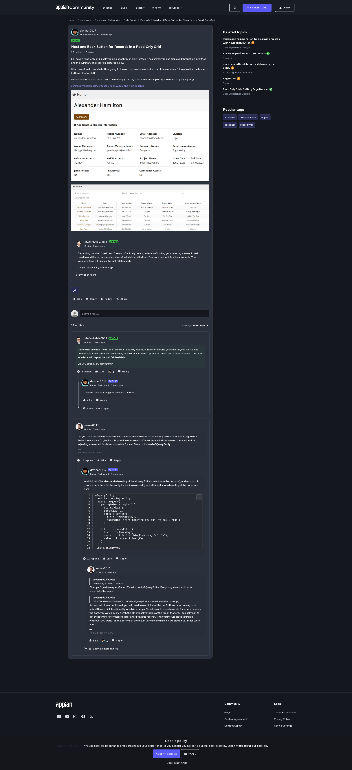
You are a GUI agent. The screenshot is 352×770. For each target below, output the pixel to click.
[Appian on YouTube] (67, 716)
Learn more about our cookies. (248, 745)
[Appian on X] (91, 716)
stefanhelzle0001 (96, 242)
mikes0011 (91, 425)
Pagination (229, 78)
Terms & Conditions (285, 712)
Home (71, 20)
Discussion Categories (107, 20)
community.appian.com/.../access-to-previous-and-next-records (107, 85)
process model (248, 117)
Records (145, 20)
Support (156, 7)
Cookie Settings (283, 725)
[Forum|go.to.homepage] (75, 7)
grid (75, 290)
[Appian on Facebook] (83, 716)
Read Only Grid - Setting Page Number (246, 89)
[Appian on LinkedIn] (59, 716)
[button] (257, 8)
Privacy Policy (282, 719)
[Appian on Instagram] (75, 716)
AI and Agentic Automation (238, 72)
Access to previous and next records (244, 53)
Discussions (84, 20)
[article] (140, 355)
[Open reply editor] (140, 314)
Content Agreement (235, 719)
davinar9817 (88, 30)
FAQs (227, 712)
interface (230, 117)
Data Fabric (130, 20)
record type (247, 124)
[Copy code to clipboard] (199, 497)
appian (265, 117)
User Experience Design (236, 47)
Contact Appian (233, 725)
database (230, 124)
